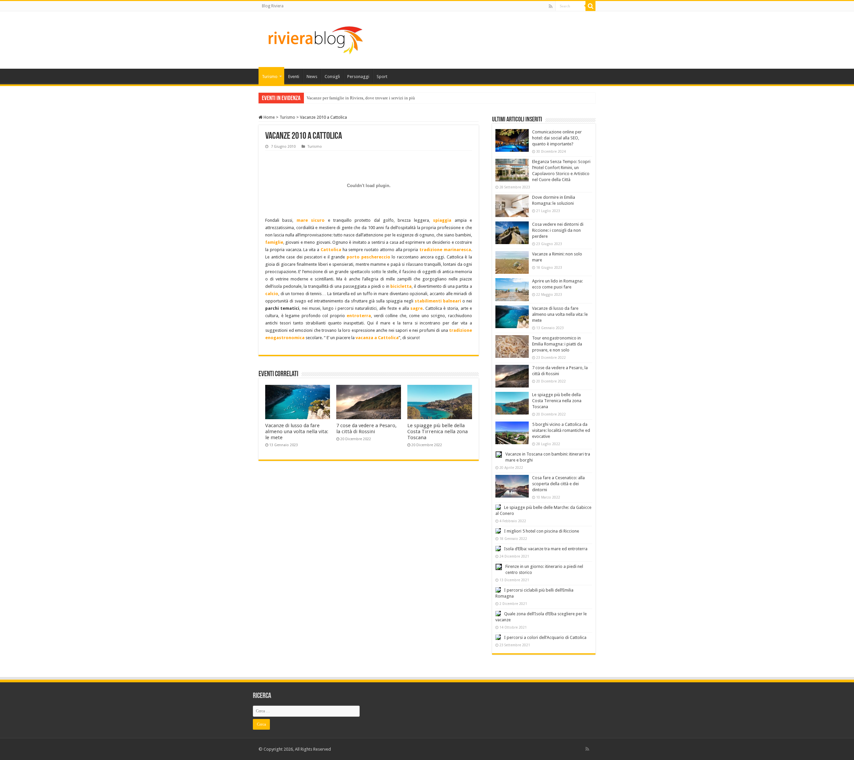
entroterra (359, 315)
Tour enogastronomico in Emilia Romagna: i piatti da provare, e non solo (557, 343)
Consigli (332, 76)
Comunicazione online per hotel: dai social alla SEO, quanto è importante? (557, 137)
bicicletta (401, 286)
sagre (416, 308)
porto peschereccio (368, 256)
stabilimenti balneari (438, 300)
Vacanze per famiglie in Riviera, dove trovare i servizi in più (361, 97)
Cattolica (331, 249)
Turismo (270, 76)
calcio (271, 293)
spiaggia (442, 220)
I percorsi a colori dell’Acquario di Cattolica (545, 637)
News (312, 76)
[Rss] (550, 6)
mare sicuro (311, 220)
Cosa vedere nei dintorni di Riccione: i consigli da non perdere (557, 230)
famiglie (274, 242)
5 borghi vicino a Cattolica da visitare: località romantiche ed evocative (561, 430)
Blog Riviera (273, 6)
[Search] (590, 6)
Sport (382, 76)
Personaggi (358, 76)
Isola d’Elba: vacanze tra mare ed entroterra (545, 548)
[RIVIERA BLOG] (315, 39)
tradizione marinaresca (445, 249)
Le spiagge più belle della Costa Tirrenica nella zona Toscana (437, 432)
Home (269, 117)
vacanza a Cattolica (377, 337)
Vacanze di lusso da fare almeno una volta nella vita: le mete (296, 432)
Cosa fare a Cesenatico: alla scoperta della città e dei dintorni (558, 483)
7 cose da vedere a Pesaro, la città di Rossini (366, 429)
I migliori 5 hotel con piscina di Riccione (541, 531)
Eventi (293, 76)
